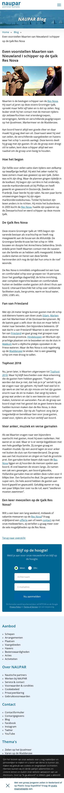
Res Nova (52, 101)
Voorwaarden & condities (19, 685)
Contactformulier (14, 712)
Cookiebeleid (12, 689)
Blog (16, 32)
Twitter (9, 730)
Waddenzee (15, 351)
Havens (9, 648)
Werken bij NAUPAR (16, 678)
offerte (24, 520)
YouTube (10, 733)
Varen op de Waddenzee (18, 753)
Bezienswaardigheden (17, 651)
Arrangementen (14, 637)
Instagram (10, 726)
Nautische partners (16, 675)
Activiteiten (11, 659)
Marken (54, 315)
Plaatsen (10, 641)
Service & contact (14, 682)
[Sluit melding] (8, 785)
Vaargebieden (13, 644)
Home (5, 32)
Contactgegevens (14, 716)
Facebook (10, 723)
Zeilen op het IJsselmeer (18, 749)
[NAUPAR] (11, 5)
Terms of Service (31, 607)
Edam (46, 315)
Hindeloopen (34, 337)
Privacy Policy (15, 607)
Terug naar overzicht (13, 538)
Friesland (16, 333)
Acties (8, 655)
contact (47, 520)
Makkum (7, 344)
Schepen (10, 634)
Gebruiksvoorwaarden (17, 696)
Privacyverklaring (14, 692)
